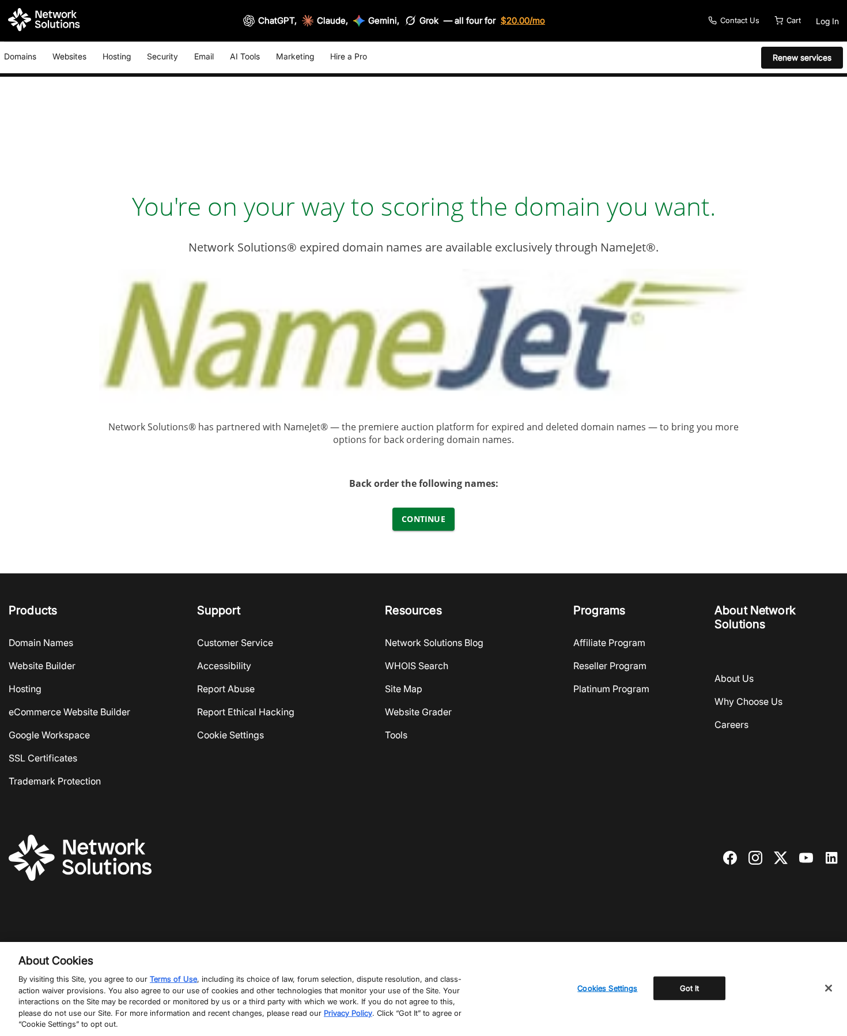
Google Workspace (49, 735)
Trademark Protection (55, 781)
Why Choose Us (748, 701)
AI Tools (245, 56)
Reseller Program (609, 665)
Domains (20, 56)
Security (162, 56)
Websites (69, 56)
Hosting (117, 56)
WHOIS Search (416, 665)
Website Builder (42, 665)
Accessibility (224, 665)
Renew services (802, 57)
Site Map (403, 689)
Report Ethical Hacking (245, 712)
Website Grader (418, 712)
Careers (731, 724)
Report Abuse (226, 689)
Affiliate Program (609, 642)
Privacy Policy (348, 1013)
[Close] (828, 988)
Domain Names (41, 642)
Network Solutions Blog (434, 642)
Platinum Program (611, 689)
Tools (396, 735)
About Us (734, 678)
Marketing (295, 56)
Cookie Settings (230, 735)
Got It (689, 987)
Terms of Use (173, 979)
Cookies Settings (607, 987)
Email (204, 56)
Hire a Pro (348, 56)
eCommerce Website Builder (69, 712)
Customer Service (235, 642)
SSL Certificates (43, 758)
